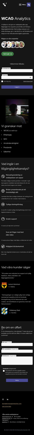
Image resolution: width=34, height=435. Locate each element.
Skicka (17, 380)
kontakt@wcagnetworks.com (11, 404)
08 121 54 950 (6, 406)
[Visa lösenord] (30, 77)
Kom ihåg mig (7, 81)
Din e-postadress (10, 349)
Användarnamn (6, 68)
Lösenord (4, 75)
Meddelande (9, 355)
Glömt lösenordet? (28, 81)
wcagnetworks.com (7, 416)
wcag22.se (5, 422)
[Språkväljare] (29, 5)
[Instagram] (3, 399)
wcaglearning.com (7, 418)
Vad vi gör (6, 54)
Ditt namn (6, 342)
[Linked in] (7, 399)
